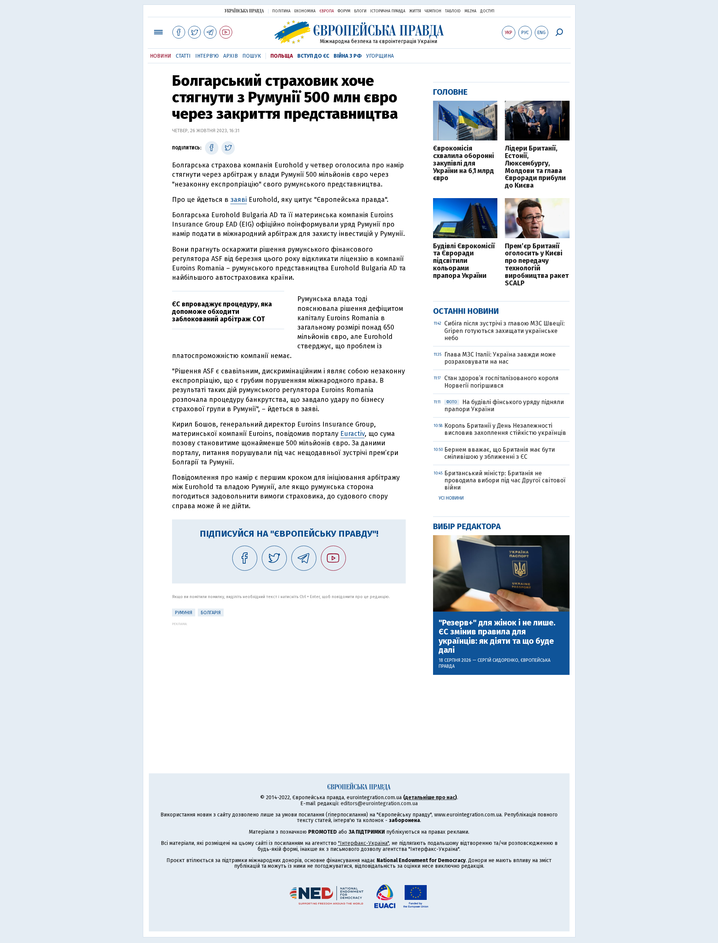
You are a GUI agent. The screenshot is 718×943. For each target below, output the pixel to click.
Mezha (470, 11)
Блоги (360, 11)
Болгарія (211, 612)
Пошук (251, 56)
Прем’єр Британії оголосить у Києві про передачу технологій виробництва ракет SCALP (537, 265)
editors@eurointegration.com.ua (379, 803)
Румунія (183, 612)
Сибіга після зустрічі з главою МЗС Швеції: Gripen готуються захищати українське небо (504, 330)
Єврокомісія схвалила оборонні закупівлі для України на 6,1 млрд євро (463, 163)
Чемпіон (433, 11)
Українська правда (244, 10)
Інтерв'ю (207, 56)
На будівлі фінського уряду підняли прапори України (504, 405)
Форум (344, 11)
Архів (230, 56)
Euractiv (352, 434)
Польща (281, 56)
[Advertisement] (289, 678)
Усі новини (451, 498)
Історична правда (387, 11)
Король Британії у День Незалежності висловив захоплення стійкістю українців (505, 429)
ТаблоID (453, 11)
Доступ (487, 11)
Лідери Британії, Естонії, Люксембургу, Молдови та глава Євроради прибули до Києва (535, 167)
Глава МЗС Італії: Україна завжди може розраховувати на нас (500, 358)
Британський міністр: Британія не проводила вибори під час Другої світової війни (504, 480)
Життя (415, 11)
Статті (183, 56)
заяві (238, 199)
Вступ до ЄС (313, 56)
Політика (281, 11)
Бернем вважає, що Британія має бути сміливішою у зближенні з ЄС (499, 453)
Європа (326, 11)
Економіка (305, 11)
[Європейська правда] (359, 32)
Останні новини (466, 311)
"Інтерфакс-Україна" (363, 843)
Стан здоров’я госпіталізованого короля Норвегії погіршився (501, 382)
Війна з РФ (348, 56)
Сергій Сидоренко (498, 660)
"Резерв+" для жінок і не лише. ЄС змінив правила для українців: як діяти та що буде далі (497, 636)
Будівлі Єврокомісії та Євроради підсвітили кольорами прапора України (464, 261)
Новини (160, 56)
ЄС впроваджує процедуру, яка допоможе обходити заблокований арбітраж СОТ (222, 311)
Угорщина (380, 56)
